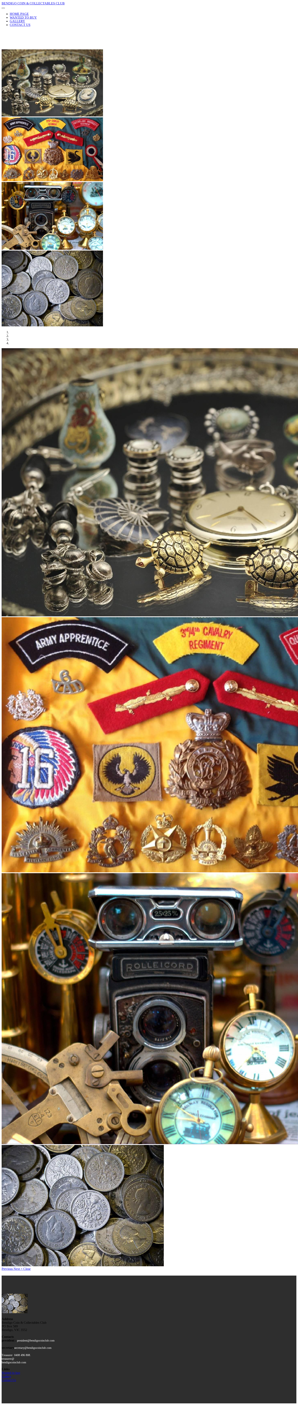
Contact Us (9, 1380)
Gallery (6, 1376)
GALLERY (17, 21)
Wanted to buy (11, 1372)
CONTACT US (20, 24)
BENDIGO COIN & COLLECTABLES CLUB (33, 3)
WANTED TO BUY (23, 17)
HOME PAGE (19, 14)
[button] (8, 1269)
